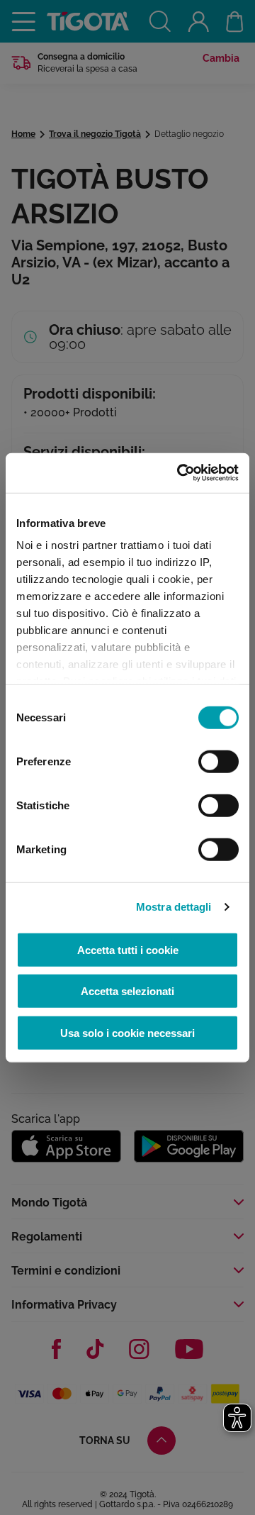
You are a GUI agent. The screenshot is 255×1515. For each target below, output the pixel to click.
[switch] (218, 761)
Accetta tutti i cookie (127, 949)
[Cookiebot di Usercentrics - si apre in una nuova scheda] (180, 473)
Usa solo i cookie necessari (127, 1032)
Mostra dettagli (174, 907)
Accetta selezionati (127, 991)
